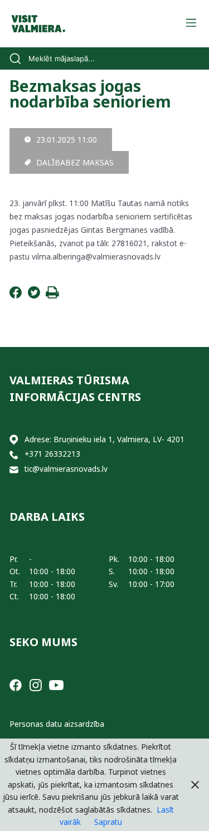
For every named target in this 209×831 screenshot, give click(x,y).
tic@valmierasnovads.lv (66, 468)
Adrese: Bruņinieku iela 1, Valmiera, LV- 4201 (104, 439)
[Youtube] (56, 684)
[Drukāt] (52, 295)
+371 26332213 (52, 453)
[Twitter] (34, 295)
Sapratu (108, 822)
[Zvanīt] (13, 454)
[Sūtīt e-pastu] (13, 469)
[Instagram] (36, 684)
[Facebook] (15, 295)
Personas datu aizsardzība (56, 723)
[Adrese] (13, 439)
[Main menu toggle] (191, 23)
